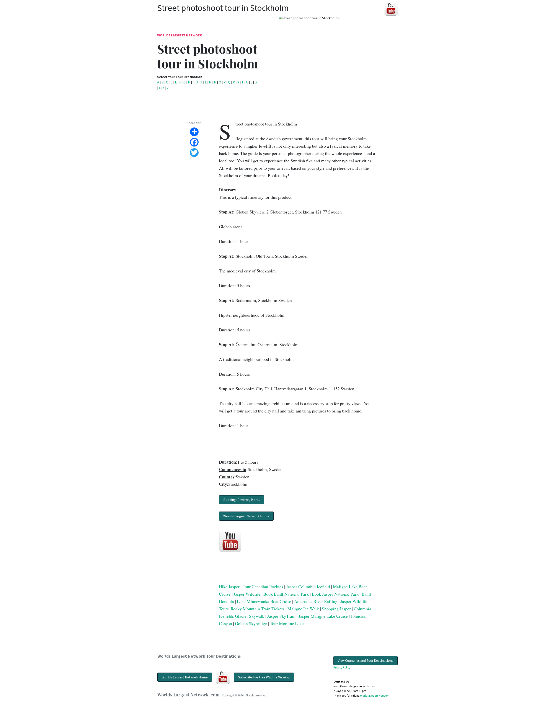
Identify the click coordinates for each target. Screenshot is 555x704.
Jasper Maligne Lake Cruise (323, 616)
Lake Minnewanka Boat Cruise (264, 601)
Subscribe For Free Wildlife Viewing (264, 677)
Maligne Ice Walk (303, 609)
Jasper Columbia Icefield (308, 587)
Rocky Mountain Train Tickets (257, 609)
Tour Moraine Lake (287, 623)
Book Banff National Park (286, 594)
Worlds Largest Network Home (246, 516)
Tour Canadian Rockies (263, 587)
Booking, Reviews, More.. (241, 499)
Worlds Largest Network (179, 35)
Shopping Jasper (336, 609)
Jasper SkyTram (281, 616)
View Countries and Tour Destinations (365, 660)
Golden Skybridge (251, 623)
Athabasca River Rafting (315, 601)
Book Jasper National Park (335, 594)
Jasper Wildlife (246, 594)
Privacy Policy (341, 667)
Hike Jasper (229, 587)
